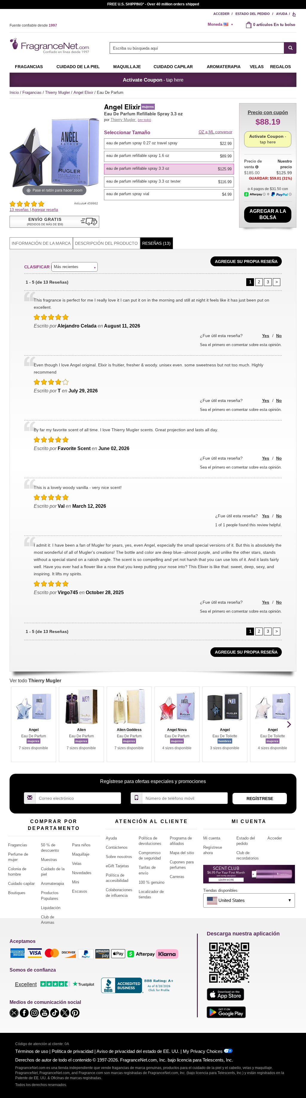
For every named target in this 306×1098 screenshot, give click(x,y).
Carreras (177, 876)
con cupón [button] (268, 112)
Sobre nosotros (119, 856)
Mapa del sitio (182, 853)
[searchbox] (197, 48)
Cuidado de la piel (78, 66)
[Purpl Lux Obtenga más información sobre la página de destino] (249, 876)
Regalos (280, 66)
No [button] (279, 335)
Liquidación (50, 908)
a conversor (215, 132)
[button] (54, 222)
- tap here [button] (153, 80)
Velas (77, 863)
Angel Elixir (84, 92)
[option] (169, 143)
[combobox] (203, 48)
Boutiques (16, 893)
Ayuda (281, 14)
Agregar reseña (45, 209)
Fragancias (29, 66)
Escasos (79, 891)
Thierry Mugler (58, 92)
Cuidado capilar (173, 66)
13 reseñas (20, 209)
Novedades (81, 873)
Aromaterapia (52, 883)
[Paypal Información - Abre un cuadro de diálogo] (281, 194)
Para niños (81, 845)
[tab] (41, 243)
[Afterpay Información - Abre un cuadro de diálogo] (255, 194)
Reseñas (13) (156, 243)
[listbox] (170, 169)
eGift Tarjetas (117, 866)
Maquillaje (127, 66)
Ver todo (35, 680)
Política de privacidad (72, 1051)
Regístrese (260, 798)
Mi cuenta (211, 838)
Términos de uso (31, 1051)
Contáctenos (117, 847)
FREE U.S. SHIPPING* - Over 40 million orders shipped (153, 4)
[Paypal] (86, 953)
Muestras (49, 859)
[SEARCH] (290, 48)
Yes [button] (265, 335)
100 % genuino (151, 882)
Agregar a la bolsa (268, 214)
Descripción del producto (106, 243)
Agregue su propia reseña (246, 261)
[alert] (222, 24)
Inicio (14, 92)
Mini (75, 882)
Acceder (221, 14)
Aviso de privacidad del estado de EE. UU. (138, 1051)
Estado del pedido (252, 14)
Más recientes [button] (66, 266)
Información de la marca (41, 243)
